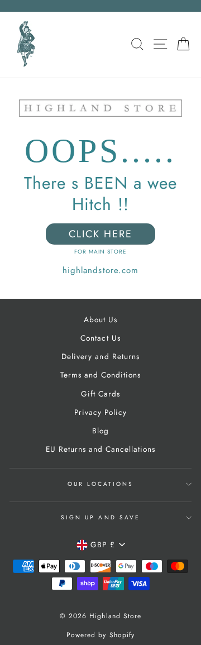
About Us (100, 319)
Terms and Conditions (100, 374)
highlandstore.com (100, 270)
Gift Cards (100, 393)
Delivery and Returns (100, 356)
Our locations (101, 484)
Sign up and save (100, 517)
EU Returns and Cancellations (101, 449)
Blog (100, 430)
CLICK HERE (100, 234)
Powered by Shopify (100, 635)
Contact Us (100, 337)
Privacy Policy (100, 412)
